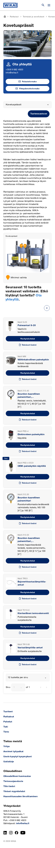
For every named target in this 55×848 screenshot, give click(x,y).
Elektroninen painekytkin (31, 434)
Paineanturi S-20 (27, 325)
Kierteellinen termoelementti (33, 613)
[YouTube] (22, 832)
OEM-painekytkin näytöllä (32, 466)
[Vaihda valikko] (49, 5)
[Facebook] (16, 832)
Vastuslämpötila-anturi (30, 647)
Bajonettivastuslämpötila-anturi (32, 583)
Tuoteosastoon (38, 113)
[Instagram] (11, 832)
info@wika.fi (12, 72)
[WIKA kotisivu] (10, 5)
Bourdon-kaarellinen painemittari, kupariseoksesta (29, 396)
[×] (47, 308)
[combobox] (28, 677)
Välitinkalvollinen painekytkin (33, 359)
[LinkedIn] (5, 832)
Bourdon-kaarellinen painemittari (29, 499)
